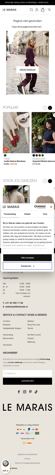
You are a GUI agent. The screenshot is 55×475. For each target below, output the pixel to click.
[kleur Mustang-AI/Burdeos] (5, 155)
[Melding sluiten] (52, 2)
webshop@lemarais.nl (16, 307)
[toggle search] (31, 9)
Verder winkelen (27, 70)
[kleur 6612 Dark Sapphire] (34, 155)
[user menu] (37, 9)
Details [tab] (27, 214)
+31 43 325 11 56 (14, 303)
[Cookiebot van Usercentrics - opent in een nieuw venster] (35, 207)
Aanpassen (26, 266)
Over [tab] (45, 214)
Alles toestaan (27, 257)
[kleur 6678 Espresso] (39, 155)
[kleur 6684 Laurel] (42, 155)
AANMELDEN (27, 381)
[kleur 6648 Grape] (37, 155)
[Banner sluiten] (51, 207)
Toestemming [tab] (10, 214)
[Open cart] (43, 10)
